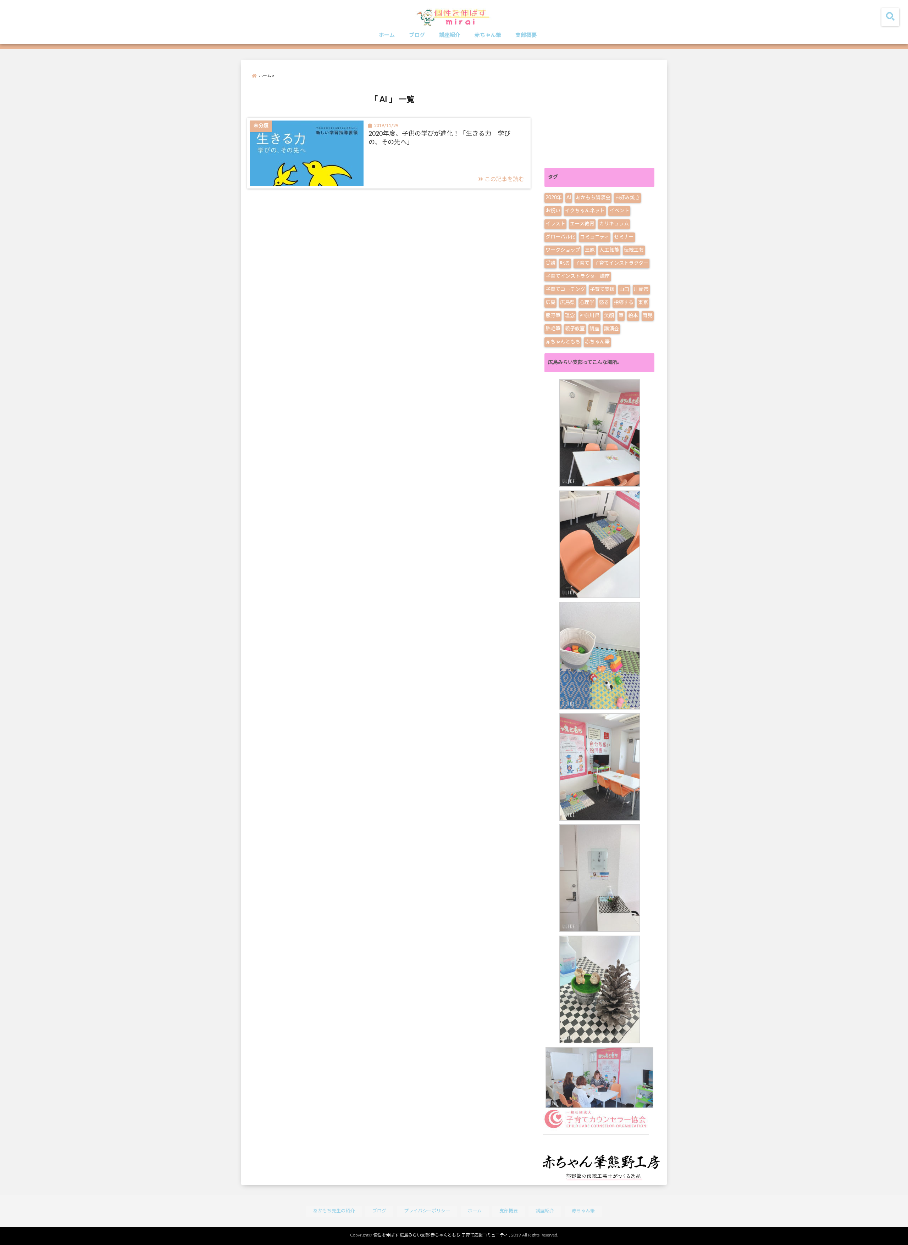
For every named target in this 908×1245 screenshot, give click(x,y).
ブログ (417, 35)
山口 (624, 289)
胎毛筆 (553, 328)
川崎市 (641, 289)
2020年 (554, 197)
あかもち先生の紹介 (334, 1211)
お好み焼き (627, 197)
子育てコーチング (565, 289)
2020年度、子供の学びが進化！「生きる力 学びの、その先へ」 (439, 138)
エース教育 (582, 223)
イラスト (555, 223)
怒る (604, 302)
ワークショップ (563, 250)
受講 (550, 263)
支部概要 (526, 35)
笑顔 (609, 315)
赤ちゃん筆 (488, 35)
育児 (648, 315)
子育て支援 (602, 289)
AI (568, 197)
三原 (590, 250)
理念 (570, 315)
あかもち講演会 (593, 197)
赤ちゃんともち (563, 342)
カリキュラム (614, 223)
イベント (619, 210)
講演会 (611, 328)
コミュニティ (594, 237)
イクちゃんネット (585, 210)
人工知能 (609, 250)
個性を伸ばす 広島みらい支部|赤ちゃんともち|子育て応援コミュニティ (440, 1235)
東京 (643, 302)
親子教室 (575, 328)
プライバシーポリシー (427, 1211)
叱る (565, 263)
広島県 (567, 302)
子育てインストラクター (621, 263)
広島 (550, 302)
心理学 (587, 302)
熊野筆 (553, 315)
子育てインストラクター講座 (578, 276)
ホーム (387, 35)
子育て (582, 263)
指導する (623, 302)
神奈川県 (589, 315)
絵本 (633, 315)
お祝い (553, 210)
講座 (594, 328)
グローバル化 (560, 237)
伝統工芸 (634, 250)
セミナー (624, 237)
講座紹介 (449, 35)
